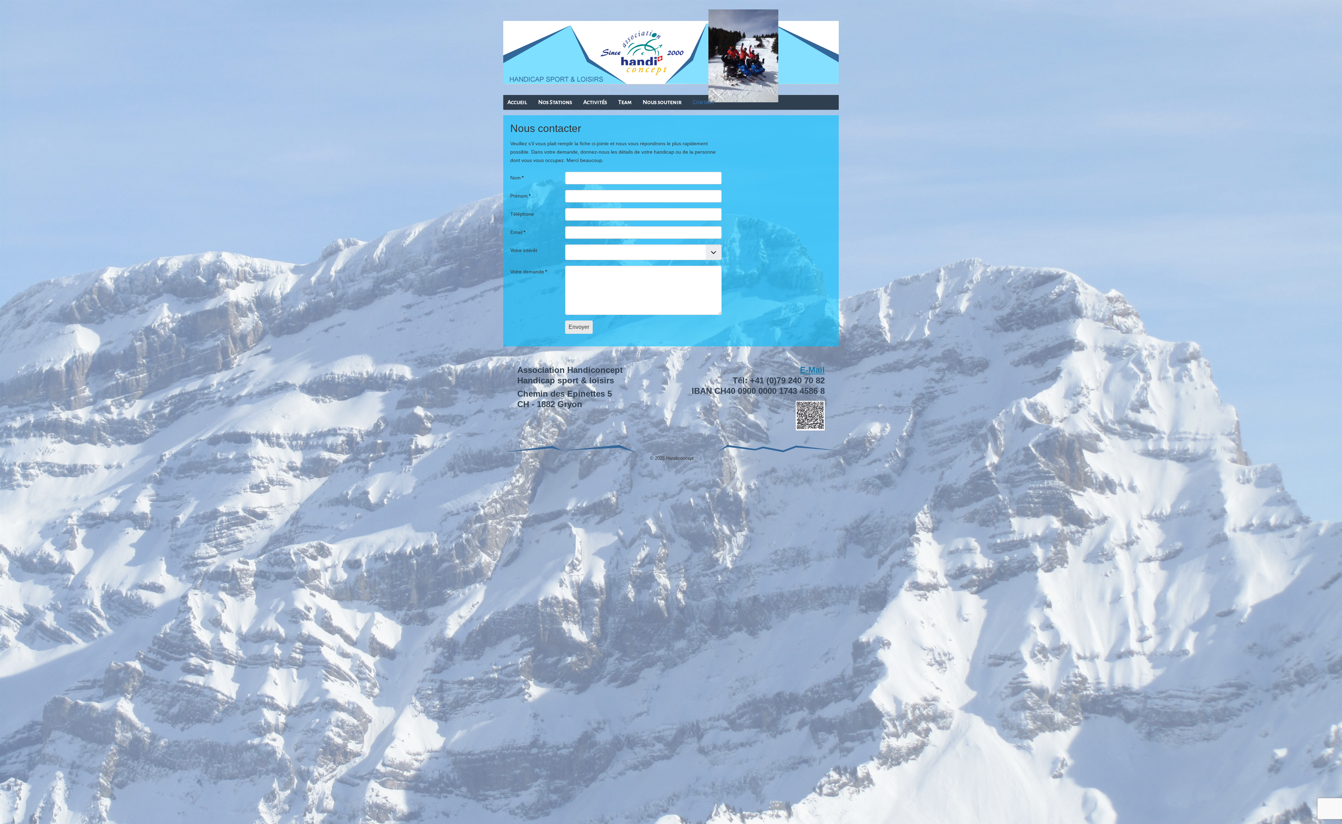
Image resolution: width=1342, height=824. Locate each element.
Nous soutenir (662, 102)
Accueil (517, 102)
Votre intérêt (523, 250)
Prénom (520, 196)
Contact (703, 102)
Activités (595, 102)
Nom (517, 178)
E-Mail (812, 370)
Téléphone (522, 214)
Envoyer (579, 327)
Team (625, 102)
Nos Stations (555, 102)
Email (517, 232)
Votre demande (528, 271)
